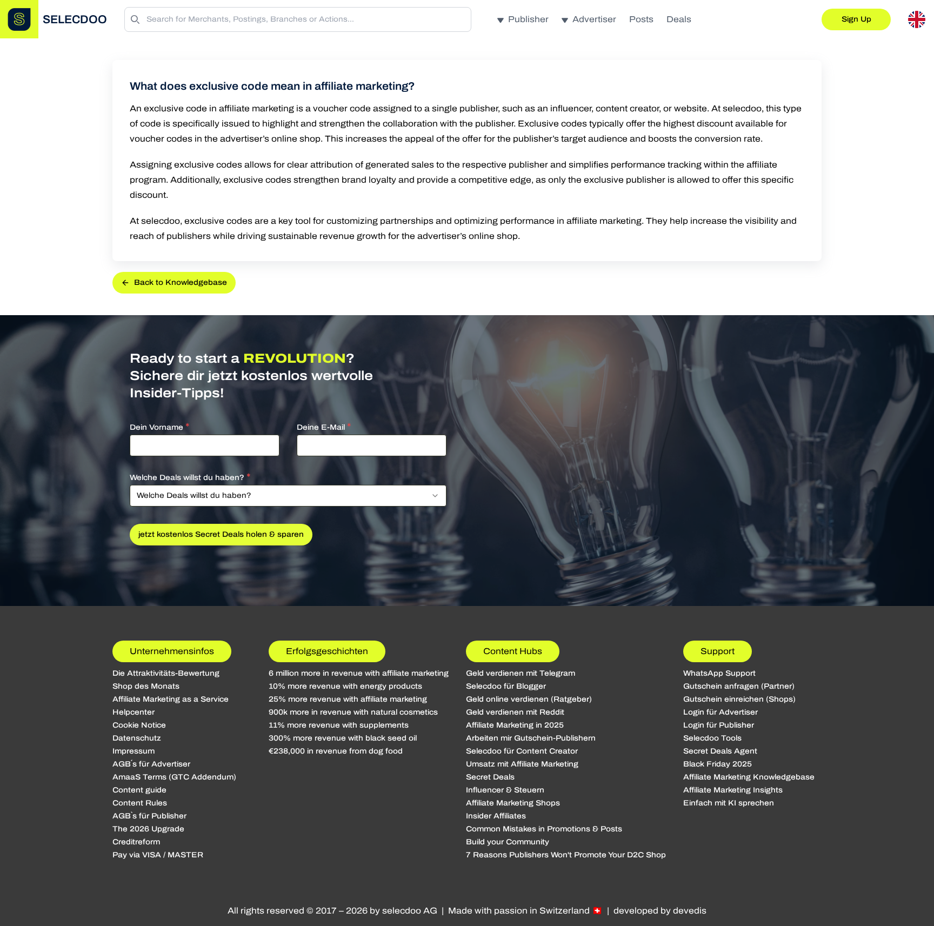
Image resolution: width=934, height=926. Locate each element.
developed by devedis (659, 910)
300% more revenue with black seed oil (343, 738)
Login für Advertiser (720, 712)
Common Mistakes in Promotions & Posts (544, 829)
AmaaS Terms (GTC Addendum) (174, 777)
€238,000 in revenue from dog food (336, 751)
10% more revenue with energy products (345, 686)
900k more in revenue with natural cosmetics (353, 712)
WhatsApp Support (719, 673)
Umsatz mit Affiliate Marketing (522, 764)
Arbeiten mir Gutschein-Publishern (531, 738)
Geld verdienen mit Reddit (515, 712)
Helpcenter (133, 712)
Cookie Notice (139, 725)
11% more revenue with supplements (339, 725)
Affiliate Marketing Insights (733, 790)
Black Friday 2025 (717, 764)
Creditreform (136, 842)
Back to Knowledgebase (180, 282)
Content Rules (139, 803)
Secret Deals (490, 777)
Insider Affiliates (496, 816)
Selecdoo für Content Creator (522, 751)
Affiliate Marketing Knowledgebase (749, 777)
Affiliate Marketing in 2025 (515, 725)
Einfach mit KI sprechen (728, 803)
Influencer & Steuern (505, 790)
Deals (678, 19)
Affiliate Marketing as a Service (170, 699)
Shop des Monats (145, 686)
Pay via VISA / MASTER (157, 855)
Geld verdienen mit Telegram (520, 673)
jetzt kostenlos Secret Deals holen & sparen (221, 534)
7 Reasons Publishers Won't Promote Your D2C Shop (566, 855)
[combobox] (288, 496)
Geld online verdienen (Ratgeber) (529, 699)
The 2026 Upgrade (148, 829)
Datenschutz (136, 738)
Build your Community (507, 842)
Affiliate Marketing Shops (513, 803)
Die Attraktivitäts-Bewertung (165, 673)
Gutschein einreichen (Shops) (739, 699)
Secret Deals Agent (720, 751)
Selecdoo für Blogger (506, 686)
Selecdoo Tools (712, 738)
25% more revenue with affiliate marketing (348, 699)
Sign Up (856, 19)
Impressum (133, 751)
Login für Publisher (718, 725)
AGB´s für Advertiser (151, 764)
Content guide (139, 790)
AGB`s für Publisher (149, 816)
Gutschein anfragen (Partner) (739, 686)
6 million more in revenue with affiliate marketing (359, 673)
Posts (641, 19)
